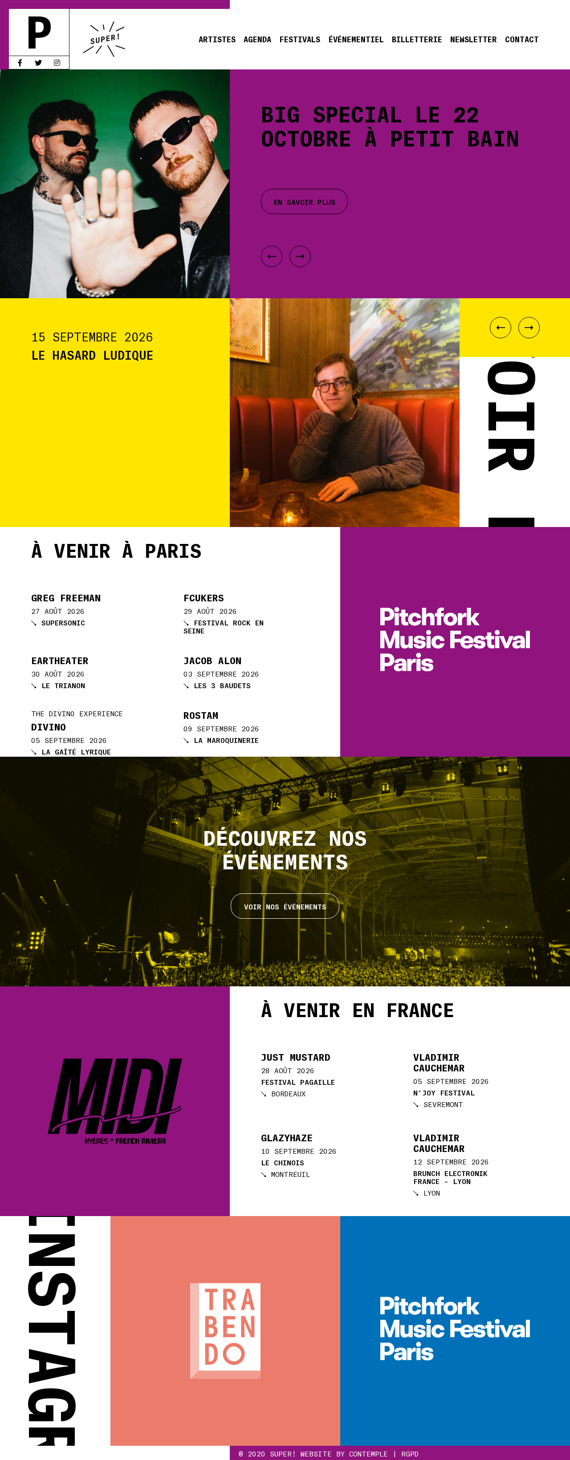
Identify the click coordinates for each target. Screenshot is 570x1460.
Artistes (217, 39)
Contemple (368, 1453)
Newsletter (473, 39)
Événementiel (356, 39)
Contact (522, 39)
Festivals (299, 39)
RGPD (410, 1453)
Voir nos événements (285, 906)
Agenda (257, 39)
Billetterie (417, 39)
